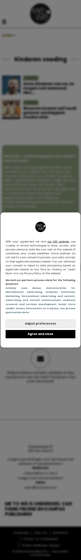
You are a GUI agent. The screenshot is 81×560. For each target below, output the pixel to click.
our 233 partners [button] (58, 241)
